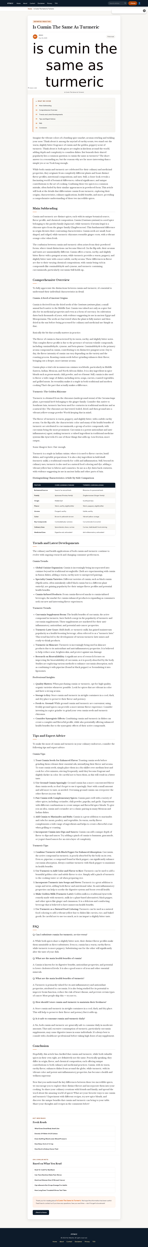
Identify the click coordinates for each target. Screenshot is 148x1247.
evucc (10, 3)
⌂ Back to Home (41, 1212)
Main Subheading (45, 106)
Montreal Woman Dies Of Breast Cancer (50, 1180)
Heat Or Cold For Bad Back (45, 1170)
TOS (56, 3)
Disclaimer (41, 3)
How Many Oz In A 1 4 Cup (44, 1144)
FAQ (40, 123)
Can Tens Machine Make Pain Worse (48, 1175)
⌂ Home (132, 3)
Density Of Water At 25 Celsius (46, 1134)
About (25, 3)
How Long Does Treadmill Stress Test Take (51, 1190)
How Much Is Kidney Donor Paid (46, 1149)
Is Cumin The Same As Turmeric (69, 1201)
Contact (32, 3)
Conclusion (43, 128)
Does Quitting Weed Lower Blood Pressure (51, 1139)
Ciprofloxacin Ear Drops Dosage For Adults (51, 1185)
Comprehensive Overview (48, 110)
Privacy (49, 3)
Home (19, 3)
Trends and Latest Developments (51, 114)
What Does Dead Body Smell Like (47, 1128)
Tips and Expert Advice (47, 119)
